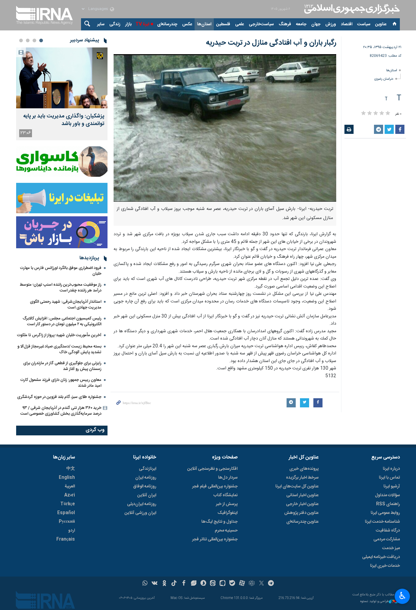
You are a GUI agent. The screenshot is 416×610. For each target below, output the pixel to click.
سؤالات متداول (387, 495)
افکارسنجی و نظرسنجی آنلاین (212, 468)
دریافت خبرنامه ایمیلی (381, 557)
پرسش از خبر (227, 504)
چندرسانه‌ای (167, 24)
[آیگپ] (222, 584)
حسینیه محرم (226, 530)
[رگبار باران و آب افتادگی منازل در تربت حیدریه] (225, 128)
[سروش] (203, 584)
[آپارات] (242, 584)
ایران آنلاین (146, 495)
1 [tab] (41, 40)
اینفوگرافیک (227, 513)
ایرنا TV (142, 24)
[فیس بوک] (184, 584)
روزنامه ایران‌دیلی (141, 504)
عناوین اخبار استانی (302, 495)
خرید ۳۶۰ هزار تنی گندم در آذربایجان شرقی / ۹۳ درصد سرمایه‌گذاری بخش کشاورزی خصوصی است (60, 411)
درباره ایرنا (391, 468)
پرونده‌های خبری (304, 468)
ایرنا (351, 9)
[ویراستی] (193, 584)
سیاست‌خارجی (261, 24)
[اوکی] (164, 584)
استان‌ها (204, 24)
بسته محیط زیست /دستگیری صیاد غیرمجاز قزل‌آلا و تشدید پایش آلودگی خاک (59, 349)
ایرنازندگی (147, 468)
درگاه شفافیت (388, 530)
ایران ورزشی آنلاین (140, 513)
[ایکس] (261, 584)
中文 (70, 468)
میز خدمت (391, 548)
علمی (239, 24)
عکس (187, 24)
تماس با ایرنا (389, 477)
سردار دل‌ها (228, 477)
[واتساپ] (145, 584)
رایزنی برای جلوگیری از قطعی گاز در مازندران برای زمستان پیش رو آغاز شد (62, 366)
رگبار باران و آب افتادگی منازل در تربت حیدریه (271, 43)
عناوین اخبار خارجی (302, 504)
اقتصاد (346, 24)
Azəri (69, 495)
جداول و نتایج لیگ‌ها (219, 521)
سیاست (363, 24)
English (67, 477)
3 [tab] (28, 40)
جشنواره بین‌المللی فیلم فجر (215, 486)
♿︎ (402, 595)
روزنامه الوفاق (144, 486)
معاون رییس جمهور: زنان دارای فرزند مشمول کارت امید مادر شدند (60, 383)
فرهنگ (285, 24)
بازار (128, 24)
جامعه (301, 24)
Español (66, 513)
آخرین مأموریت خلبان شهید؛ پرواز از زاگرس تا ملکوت (59, 335)
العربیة (70, 486)
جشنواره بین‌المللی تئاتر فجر (215, 539)
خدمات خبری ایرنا (385, 566)
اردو (71, 530)
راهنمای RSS (388, 504)
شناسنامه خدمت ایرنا (382, 521)
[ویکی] (154, 584)
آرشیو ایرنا (391, 486)
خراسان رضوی (383, 79)
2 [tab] (34, 40)
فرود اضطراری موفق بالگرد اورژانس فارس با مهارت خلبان (60, 271)
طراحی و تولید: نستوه (374, 601)
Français (65, 539)
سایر (100, 24)
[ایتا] (213, 584)
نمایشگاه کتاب (225, 495)
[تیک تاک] (174, 584)
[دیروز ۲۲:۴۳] (62, 77)
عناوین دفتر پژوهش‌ (301, 513)
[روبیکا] (252, 584)
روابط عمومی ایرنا (385, 513)
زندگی (114, 24)
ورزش (330, 24)
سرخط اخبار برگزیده (302, 477)
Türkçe (67, 504)
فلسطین (223, 24)
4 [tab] (21, 40)
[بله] (232, 584)
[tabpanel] (62, 93)
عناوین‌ (380, 24)
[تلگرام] (271, 584)
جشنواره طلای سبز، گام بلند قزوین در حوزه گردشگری (59, 397)
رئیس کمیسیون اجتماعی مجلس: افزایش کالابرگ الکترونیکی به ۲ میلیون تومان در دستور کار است (62, 321)
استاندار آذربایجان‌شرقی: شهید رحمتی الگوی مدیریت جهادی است (65, 304)
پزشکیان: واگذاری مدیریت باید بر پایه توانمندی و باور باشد (63, 120)
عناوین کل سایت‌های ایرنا (297, 486)
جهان (315, 24)
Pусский (67, 521)
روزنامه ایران (145, 477)
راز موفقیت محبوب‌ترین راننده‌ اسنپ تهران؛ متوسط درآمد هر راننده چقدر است (60, 287)
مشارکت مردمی (386, 539)
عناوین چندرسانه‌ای (302, 521)
